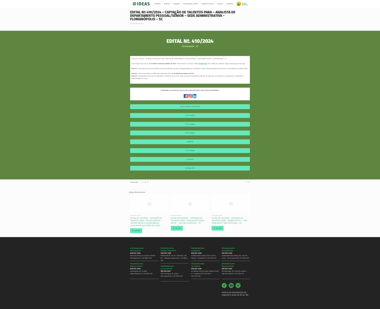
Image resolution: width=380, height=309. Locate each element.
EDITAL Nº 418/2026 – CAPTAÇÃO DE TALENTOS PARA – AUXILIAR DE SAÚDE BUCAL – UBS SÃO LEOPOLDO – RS (187, 220)
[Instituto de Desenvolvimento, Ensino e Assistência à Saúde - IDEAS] (141, 3)
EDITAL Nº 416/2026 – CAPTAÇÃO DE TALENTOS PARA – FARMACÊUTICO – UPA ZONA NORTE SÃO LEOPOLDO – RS (229, 220)
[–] (243, 4)
